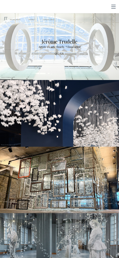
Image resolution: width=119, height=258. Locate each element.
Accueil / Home (15, 19)
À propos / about (49, 19)
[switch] (113, 6)
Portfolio (32, 19)
